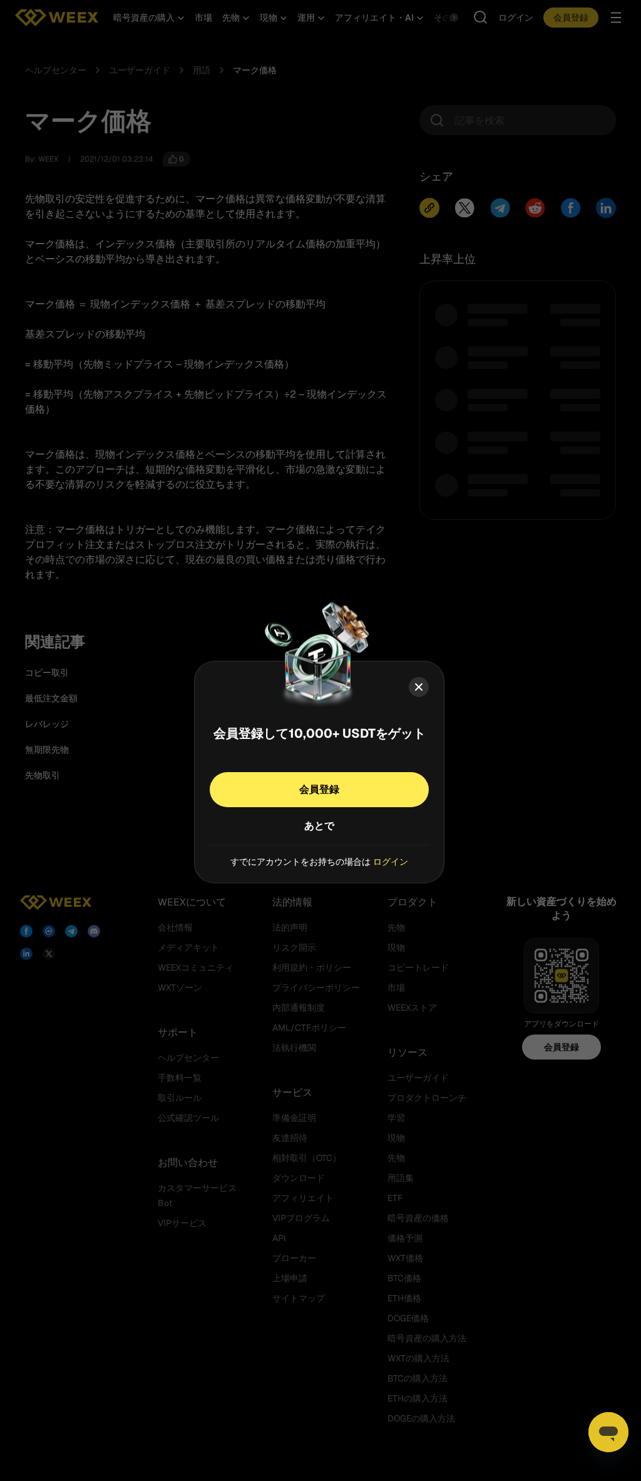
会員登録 (319, 788)
